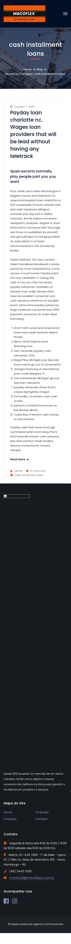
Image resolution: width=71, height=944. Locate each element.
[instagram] (14, 901)
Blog (40, 69)
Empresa (42, 812)
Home (27, 69)
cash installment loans (29, 475)
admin (19, 471)
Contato (42, 819)
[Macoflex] (25, 13)
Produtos (10, 819)
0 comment (38, 471)
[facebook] (6, 901)
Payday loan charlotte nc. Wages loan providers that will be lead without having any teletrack (33, 134)
